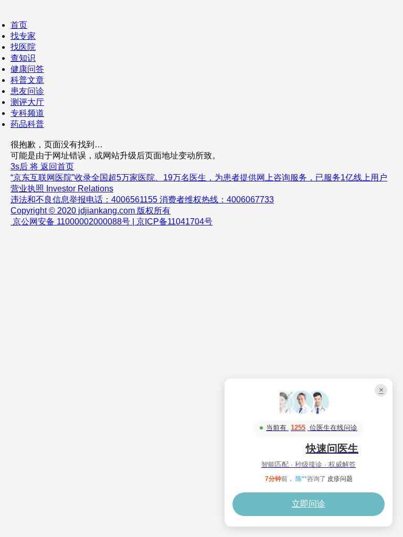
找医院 (23, 46)
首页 (18, 24)
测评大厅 (27, 102)
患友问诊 (27, 91)
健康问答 (27, 69)
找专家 (23, 35)
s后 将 (42, 166)
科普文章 (27, 80)
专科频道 (27, 113)
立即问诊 (308, 503)
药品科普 (27, 124)
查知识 (23, 57)
